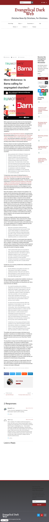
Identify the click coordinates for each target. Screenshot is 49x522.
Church (9, 368)
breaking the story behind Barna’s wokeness (14, 133)
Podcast (34, 26)
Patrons (14, 26)
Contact (24, 26)
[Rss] (46, 90)
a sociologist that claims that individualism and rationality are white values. (17, 177)
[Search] (32, 2)
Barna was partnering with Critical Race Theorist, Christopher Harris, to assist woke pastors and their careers (18, 137)
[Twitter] (42, 2)
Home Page (10, 23)
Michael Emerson (25, 368)
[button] (6, 374)
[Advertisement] (24, 40)
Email (39, 73)
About (19, 23)
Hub (40, 23)
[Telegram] (41, 94)
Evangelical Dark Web (30, 12)
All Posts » (18, 383)
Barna (6, 368)
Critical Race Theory (16, 368)
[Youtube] (44, 2)
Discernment (30, 23)
